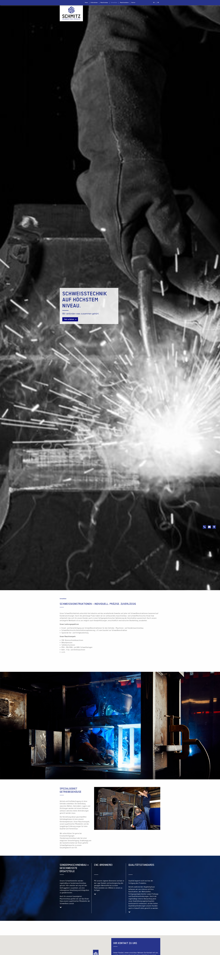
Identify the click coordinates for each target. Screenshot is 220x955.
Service (133, 2)
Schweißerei (114, 2)
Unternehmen (94, 2)
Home (86, 2)
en (158, 2)
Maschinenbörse (124, 2)
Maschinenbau (104, 2)
